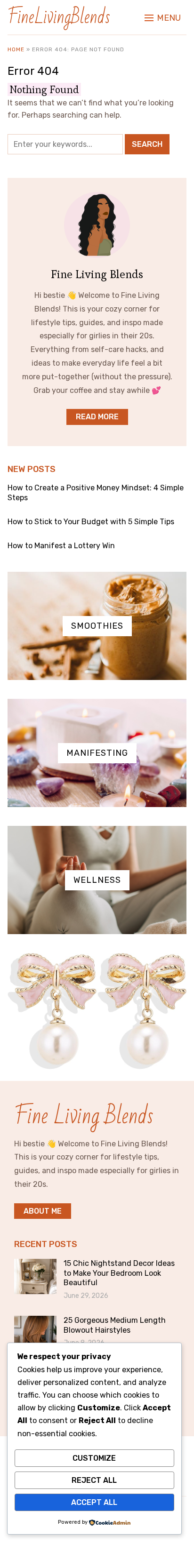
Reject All (94, 1480)
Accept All (94, 1502)
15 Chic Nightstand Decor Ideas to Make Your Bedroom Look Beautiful (119, 1273)
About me (43, 1211)
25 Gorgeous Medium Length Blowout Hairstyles (115, 1325)
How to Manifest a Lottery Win (61, 545)
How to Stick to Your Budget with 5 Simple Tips (91, 521)
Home (16, 49)
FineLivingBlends (59, 17)
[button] (162, 18)
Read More (97, 416)
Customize (94, 1458)
